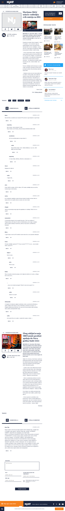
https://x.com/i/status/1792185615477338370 (14, 434)
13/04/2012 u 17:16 (36, 282)
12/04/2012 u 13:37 (36, 184)
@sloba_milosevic (38, 92)
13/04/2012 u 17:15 (36, 252)
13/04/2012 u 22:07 (36, 301)
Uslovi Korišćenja (43, 504)
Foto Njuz (41, 6)
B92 (9, 100)
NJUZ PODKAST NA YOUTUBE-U (50, 14)
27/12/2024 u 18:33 (36, 427)
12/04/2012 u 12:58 (36, 124)
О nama (33, 504)
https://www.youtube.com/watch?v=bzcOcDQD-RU (15, 438)
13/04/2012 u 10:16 (36, 241)
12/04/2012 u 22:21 (36, 145)
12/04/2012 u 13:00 (36, 156)
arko (6, 185)
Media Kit (37, 504)
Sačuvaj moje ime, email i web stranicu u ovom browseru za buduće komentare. (32, 481)
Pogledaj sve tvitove (50, 100)
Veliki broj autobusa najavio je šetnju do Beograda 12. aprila (48, 37)
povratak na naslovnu (11, 11)
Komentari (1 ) (14, 420)
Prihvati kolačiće (59, 508)
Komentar (7, 460)
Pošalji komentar (34, 108)
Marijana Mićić (20, 100)
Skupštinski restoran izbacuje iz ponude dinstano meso (58, 54)
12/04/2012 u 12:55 (36, 115)
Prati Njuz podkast (48, 18)
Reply (7, 120)
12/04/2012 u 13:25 (36, 165)
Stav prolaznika (16, 6)
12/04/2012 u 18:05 (36, 195)
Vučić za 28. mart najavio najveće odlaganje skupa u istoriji (58, 38)
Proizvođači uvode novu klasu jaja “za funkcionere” (48, 53)
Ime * (6, 472)
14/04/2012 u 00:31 (36, 315)
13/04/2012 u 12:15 (36, 175)
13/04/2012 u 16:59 (36, 271)
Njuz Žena (54, 6)
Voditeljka (27, 100)
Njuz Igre (62, 6)
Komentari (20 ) (14, 108)
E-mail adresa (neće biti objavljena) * (28, 473)
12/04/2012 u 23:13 (36, 217)
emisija (14, 100)
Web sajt (7, 478)
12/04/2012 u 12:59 (36, 135)
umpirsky (9, 125)
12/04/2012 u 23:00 (36, 206)
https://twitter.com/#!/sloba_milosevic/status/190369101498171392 (21, 128)
